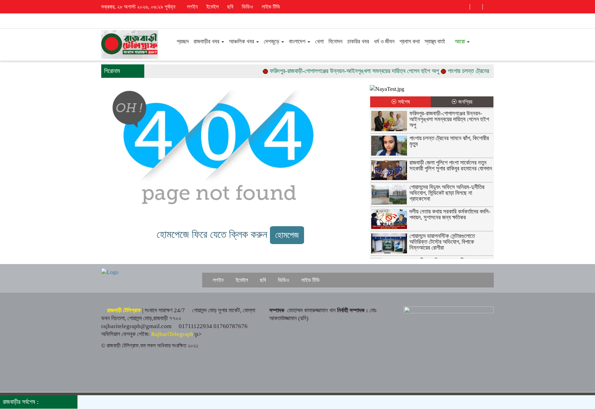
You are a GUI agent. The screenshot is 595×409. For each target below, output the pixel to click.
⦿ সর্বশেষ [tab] (400, 102)
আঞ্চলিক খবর (242, 41)
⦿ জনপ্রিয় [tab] (461, 102)
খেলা (319, 41)
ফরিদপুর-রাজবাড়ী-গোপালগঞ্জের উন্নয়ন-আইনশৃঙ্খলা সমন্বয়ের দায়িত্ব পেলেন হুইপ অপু (346, 70)
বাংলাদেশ (298, 41)
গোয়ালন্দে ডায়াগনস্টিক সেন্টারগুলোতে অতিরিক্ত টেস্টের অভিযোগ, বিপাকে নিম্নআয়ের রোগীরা (442, 242)
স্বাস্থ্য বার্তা (435, 41)
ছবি (229, 7)
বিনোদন (335, 41)
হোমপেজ (287, 235)
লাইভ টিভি (270, 7)
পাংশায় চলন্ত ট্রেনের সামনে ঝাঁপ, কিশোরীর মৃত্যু (487, 70)
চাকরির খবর (358, 41)
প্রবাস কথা (409, 41)
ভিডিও (246, 7)
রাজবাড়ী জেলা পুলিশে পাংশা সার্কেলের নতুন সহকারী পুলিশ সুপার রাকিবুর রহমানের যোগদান (450, 165)
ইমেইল (212, 7)
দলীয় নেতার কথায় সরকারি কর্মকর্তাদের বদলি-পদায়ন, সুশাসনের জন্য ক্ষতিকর (450, 214)
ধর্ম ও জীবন (384, 41)
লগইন (192, 7)
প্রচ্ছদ (182, 41)
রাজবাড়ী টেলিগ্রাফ (124, 310)
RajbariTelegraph (172, 334)
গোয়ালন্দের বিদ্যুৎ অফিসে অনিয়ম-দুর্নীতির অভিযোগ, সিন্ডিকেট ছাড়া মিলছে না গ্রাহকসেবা (446, 193)
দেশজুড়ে (272, 41)
